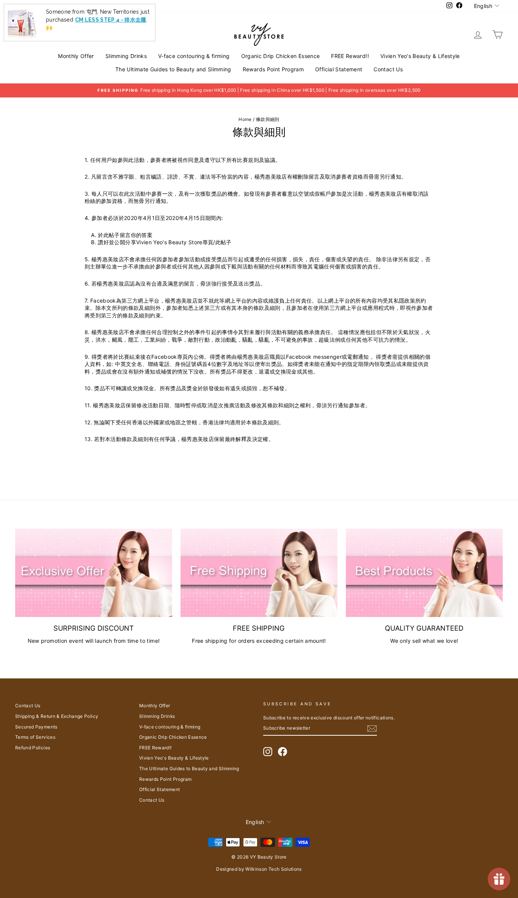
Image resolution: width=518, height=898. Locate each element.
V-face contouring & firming (193, 56)
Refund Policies (32, 747)
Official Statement (338, 69)
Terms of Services (35, 737)
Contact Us (388, 69)
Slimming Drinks (126, 56)
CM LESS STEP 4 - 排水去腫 (110, 20)
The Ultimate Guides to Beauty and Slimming (173, 69)
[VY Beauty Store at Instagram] (267, 751)
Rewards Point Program (273, 69)
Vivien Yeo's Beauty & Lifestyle (420, 56)
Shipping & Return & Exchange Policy (56, 716)
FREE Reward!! (350, 56)
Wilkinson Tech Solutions (273, 869)
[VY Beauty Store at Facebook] (282, 751)
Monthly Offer (76, 56)
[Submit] (372, 728)
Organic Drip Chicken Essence (280, 56)
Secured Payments (36, 727)
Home (245, 119)
